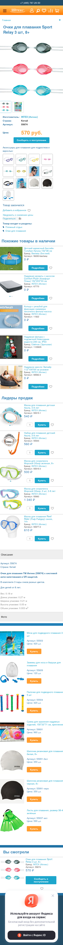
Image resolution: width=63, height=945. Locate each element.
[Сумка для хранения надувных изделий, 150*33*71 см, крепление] (12, 732)
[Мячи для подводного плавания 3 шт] (12, 643)
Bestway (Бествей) (41, 253)
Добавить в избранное (14, 210)
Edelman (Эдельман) (42, 344)
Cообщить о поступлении (31, 140)
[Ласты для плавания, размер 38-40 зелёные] (12, 820)
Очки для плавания (15, 230)
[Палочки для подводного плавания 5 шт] (12, 702)
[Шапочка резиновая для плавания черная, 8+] (12, 791)
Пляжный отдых (13, 227)
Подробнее (38, 267)
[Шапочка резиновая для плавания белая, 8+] (12, 761)
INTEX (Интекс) (29, 116)
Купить (42, 424)
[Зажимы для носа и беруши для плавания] (12, 673)
